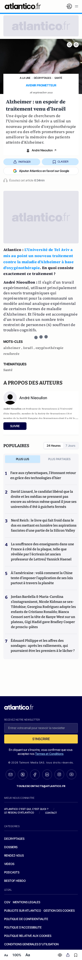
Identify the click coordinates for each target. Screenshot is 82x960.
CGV (7, 902)
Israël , (29, 348)
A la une (25, 77)
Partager (24, 161)
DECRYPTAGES (14, 838)
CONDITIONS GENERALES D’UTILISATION (31, 944)
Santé (58, 77)
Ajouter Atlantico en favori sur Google (44, 171)
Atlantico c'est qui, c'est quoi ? (26, 809)
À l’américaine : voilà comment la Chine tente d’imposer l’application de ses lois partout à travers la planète (42, 578)
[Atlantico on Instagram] (59, 774)
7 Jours (70, 445)
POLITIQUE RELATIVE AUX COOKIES (27, 936)
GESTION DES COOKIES (59, 910)
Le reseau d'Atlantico (19, 812)
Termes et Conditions (49, 753)
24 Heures (54, 445)
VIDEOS (9, 864)
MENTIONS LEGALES (26, 902)
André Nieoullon (42, 150)
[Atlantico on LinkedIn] (47, 774)
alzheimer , (13, 348)
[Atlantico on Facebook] (35, 774)
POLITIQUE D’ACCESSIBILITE (23, 927)
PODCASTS (11, 872)
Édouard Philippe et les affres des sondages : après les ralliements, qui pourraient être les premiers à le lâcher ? (43, 646)
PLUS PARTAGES (59, 459)
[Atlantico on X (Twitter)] (23, 774)
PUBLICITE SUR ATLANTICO (22, 910)
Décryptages (42, 77)
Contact (51, 812)
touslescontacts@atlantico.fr (41, 786)
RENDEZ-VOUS (14, 855)
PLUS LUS (22, 459)
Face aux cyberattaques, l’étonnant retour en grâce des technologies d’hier (43, 475)
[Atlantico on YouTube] (71, 774)
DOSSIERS (10, 847)
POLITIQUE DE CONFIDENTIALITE (26, 919)
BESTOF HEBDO (15, 880)
